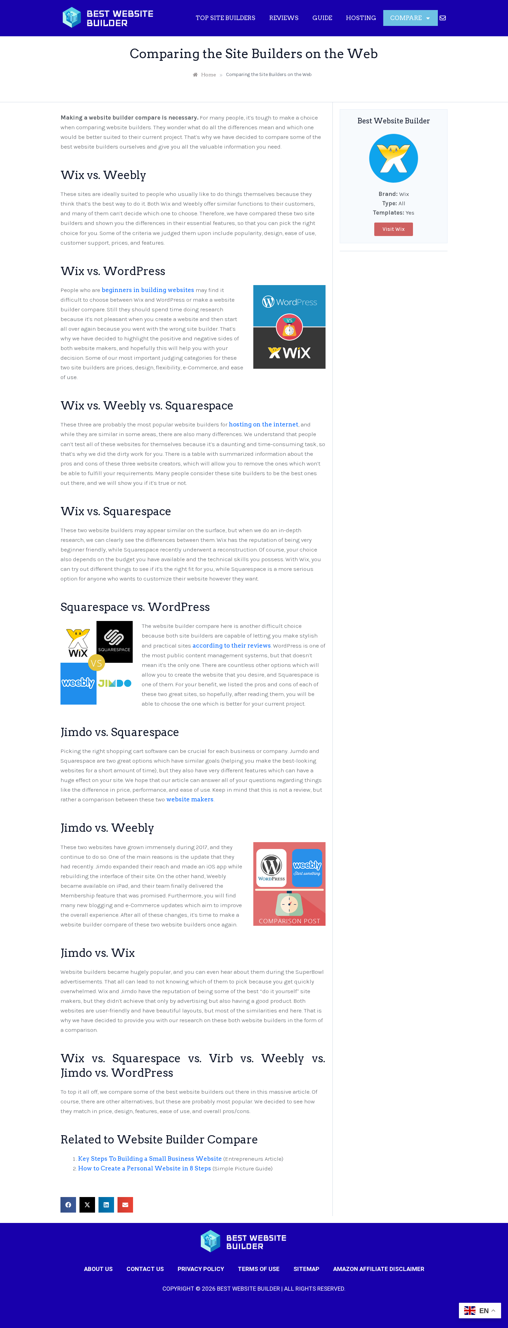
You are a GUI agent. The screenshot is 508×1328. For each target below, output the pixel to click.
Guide (322, 18)
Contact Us (145, 1268)
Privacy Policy (201, 1268)
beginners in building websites (148, 289)
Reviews (284, 18)
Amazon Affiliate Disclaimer (378, 1268)
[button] (68, 1205)
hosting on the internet (263, 424)
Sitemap (306, 1268)
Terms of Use (259, 1268)
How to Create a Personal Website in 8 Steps (144, 1168)
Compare (406, 18)
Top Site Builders (225, 18)
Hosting (361, 18)
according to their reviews (231, 645)
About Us (98, 1268)
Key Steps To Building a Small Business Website (150, 1158)
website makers (190, 799)
